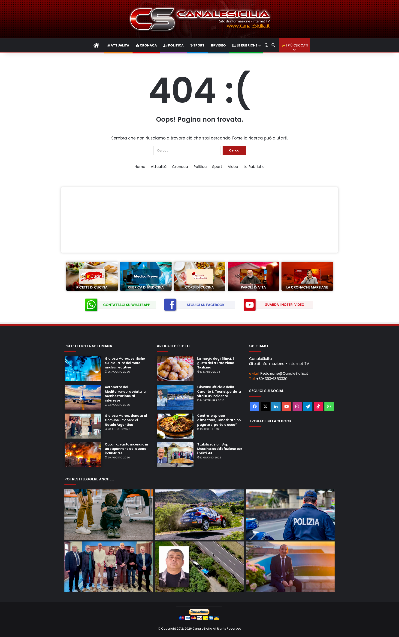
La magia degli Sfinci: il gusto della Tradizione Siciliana (215, 363)
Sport (199, 45)
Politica (175, 45)
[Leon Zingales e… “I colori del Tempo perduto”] (290, 566)
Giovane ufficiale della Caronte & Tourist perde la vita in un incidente (219, 391)
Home (139, 166)
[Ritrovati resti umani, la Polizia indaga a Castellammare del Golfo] (290, 514)
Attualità (119, 45)
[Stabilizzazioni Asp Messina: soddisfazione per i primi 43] (175, 454)
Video (220, 45)
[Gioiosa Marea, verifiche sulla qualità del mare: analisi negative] (82, 369)
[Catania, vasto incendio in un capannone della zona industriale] (82, 454)
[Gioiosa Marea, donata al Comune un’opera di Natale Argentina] (82, 426)
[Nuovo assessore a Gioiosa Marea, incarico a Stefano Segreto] (108, 566)
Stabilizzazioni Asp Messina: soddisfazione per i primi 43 (219, 448)
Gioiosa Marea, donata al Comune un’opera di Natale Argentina (126, 420)
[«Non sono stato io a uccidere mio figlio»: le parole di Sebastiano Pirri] (199, 566)
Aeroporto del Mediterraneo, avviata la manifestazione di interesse (125, 394)
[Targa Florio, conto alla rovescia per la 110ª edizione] (199, 514)
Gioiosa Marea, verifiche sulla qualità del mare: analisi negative (125, 363)
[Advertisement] (199, 220)
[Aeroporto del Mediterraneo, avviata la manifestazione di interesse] (82, 397)
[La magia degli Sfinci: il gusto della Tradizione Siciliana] (175, 369)
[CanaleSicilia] (199, 19)
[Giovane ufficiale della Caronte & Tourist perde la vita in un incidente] (175, 397)
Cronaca (148, 45)
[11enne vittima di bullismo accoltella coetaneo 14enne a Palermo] (108, 514)
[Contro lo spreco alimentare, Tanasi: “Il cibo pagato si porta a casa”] (175, 426)
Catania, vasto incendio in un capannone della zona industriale (126, 448)
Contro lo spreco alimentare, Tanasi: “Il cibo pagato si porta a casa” (219, 420)
